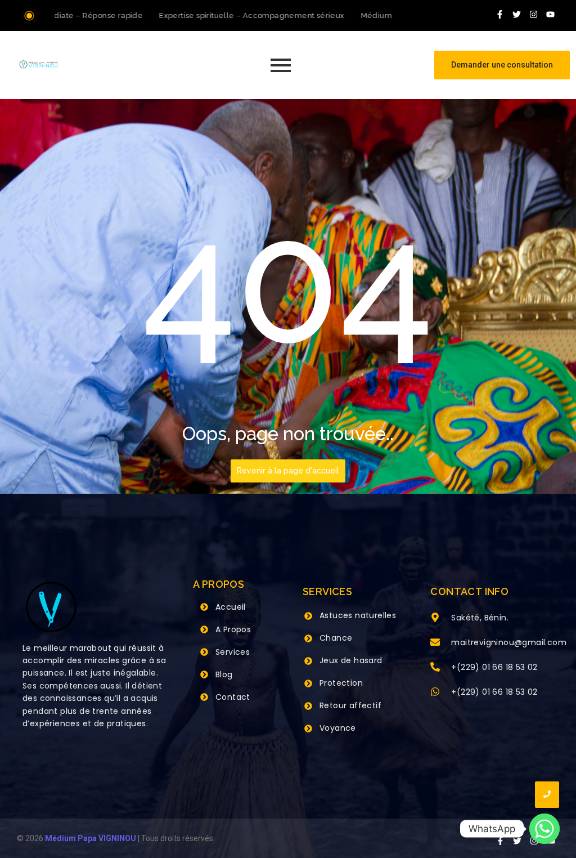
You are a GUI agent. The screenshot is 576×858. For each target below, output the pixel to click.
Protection (341, 683)
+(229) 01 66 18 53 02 (494, 667)
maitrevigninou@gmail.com (508, 642)
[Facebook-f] (500, 14)
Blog (224, 674)
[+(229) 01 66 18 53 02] (435, 667)
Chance (336, 638)
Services (232, 652)
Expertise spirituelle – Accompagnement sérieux (239, 15)
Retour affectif (350, 705)
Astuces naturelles (358, 615)
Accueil (230, 607)
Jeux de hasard (351, 660)
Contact (232, 697)
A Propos (233, 629)
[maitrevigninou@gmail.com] (435, 643)
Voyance (338, 728)
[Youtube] (550, 14)
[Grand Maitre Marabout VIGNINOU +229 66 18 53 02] (38, 64)
